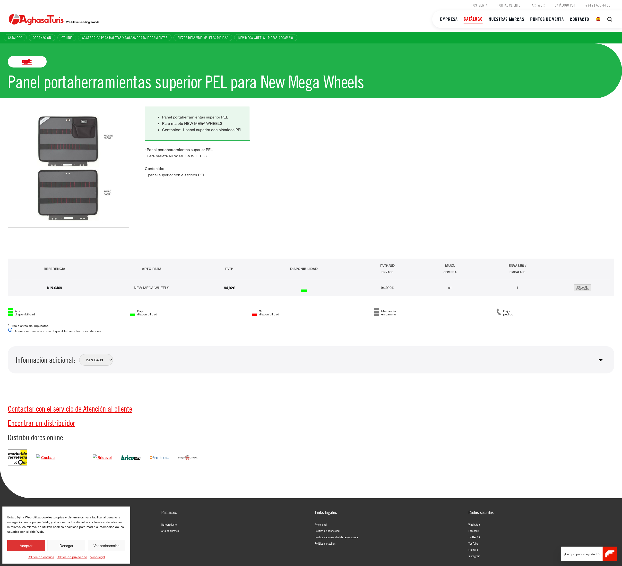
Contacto (579, 19)
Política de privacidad (72, 557)
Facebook (473, 531)
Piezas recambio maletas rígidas (203, 37)
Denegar (66, 545)
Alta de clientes (170, 531)
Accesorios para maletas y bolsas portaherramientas (124, 37)
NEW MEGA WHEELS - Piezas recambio (265, 37)
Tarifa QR (537, 5)
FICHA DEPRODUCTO (582, 287)
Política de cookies (41, 557)
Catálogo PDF (565, 5)
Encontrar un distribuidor (41, 423)
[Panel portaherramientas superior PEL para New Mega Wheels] (68, 166)
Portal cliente (509, 5)
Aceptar (26, 545)
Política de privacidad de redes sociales (337, 537)
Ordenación (42, 37)
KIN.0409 (54, 288)
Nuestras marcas (506, 19)
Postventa (480, 5)
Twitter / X (474, 537)
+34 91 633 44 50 (597, 5)
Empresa (449, 19)
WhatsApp (474, 524)
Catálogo (473, 19)
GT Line (66, 37)
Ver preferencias (107, 545)
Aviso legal (97, 557)
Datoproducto (169, 524)
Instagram (474, 556)
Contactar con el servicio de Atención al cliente (70, 408)
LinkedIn (473, 550)
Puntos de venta (547, 19)
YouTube (473, 543)
